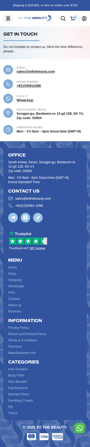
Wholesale (16, 286)
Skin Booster (17, 381)
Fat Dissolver (18, 388)
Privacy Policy (18, 327)
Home (12, 267)
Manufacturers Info (22, 353)
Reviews (14, 311)
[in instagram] (25, 217)
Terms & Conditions (22, 340)
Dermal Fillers (18, 394)
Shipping (15, 280)
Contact (14, 299)
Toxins (13, 413)
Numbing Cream (20, 400)
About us (14, 305)
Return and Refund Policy (27, 334)
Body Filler (16, 375)
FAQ (11, 292)
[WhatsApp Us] (79, 428)
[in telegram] (13, 217)
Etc (10, 406)
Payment (14, 346)
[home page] (34, 18)
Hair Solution (18, 369)
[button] (63, 18)
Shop (12, 273)
